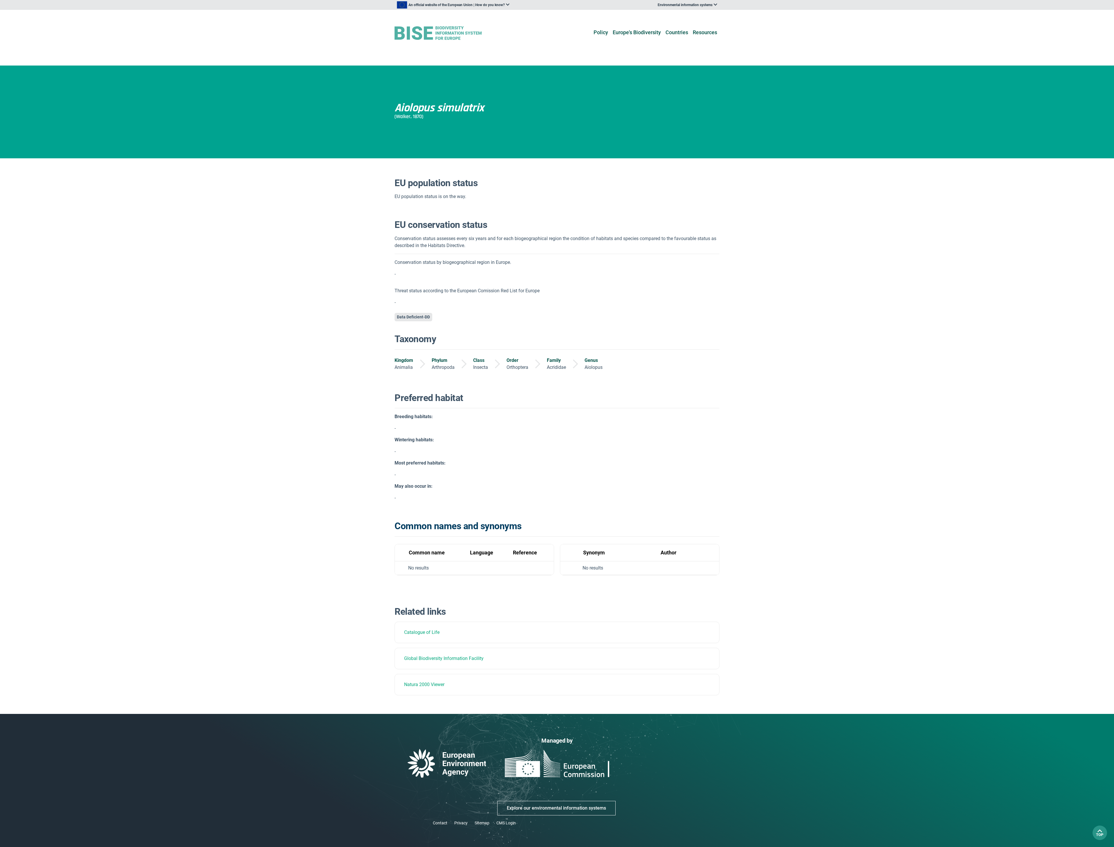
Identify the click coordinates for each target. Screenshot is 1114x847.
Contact (440, 823)
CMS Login (506, 823)
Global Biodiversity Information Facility (444, 658)
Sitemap (482, 823)
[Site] (447, 33)
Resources (705, 32)
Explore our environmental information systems (556, 808)
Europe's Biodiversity (637, 32)
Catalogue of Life (422, 632)
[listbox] (453, 5)
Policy (601, 32)
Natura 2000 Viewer (424, 684)
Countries (676, 32)
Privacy (461, 823)
